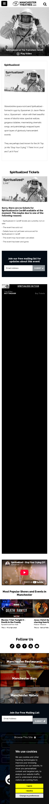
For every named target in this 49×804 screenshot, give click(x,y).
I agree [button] (29, 786)
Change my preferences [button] (29, 796)
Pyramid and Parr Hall (9, 624)
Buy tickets (40, 293)
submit (38, 268)
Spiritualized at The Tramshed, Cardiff (24, 50)
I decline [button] (29, 791)
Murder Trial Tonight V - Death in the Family (13, 621)
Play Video (26, 53)
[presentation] (2, 608)
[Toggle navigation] (4, 3)
